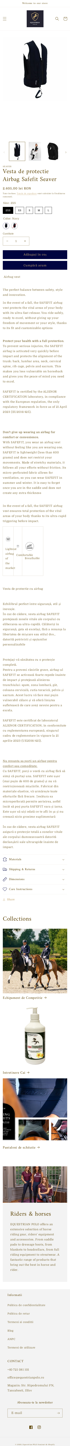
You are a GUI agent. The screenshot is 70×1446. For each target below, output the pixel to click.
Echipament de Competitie (23, 998)
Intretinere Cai (14, 1073)
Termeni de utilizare (21, 1347)
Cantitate (8, 233)
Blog (10, 1330)
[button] (5, 19)
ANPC (11, 1339)
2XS (8, 209)
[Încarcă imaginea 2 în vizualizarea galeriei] (35, 151)
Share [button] (11, 899)
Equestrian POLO (30, 1444)
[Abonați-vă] (58, 1413)
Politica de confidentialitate (26, 1305)
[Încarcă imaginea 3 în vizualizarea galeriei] (53, 151)
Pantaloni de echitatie (19, 1148)
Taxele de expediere (27, 193)
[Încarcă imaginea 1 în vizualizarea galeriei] (17, 151)
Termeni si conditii (20, 1322)
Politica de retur (18, 1313)
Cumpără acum (35, 265)
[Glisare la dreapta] (66, 152)
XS (19, 209)
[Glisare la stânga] (4, 152)
